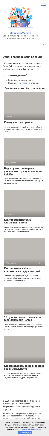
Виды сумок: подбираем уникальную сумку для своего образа (23, 171)
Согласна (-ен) (25, 433)
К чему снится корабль (18, 122)
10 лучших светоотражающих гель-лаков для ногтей (22, 319)
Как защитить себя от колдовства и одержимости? (22, 270)
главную (26, 83)
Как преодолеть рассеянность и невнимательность (24, 367)
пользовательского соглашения (28, 430)
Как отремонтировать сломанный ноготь (17, 221)
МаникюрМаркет (20, 33)
